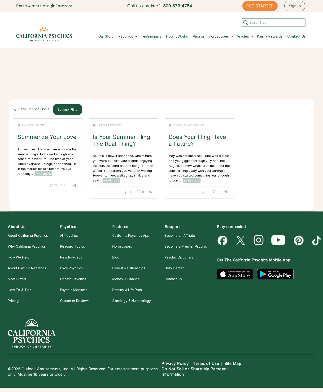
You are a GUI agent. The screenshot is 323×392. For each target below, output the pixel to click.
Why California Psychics (27, 246)
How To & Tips (19, 290)
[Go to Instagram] (258, 240)
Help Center (174, 268)
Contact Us (296, 36)
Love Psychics (71, 268)
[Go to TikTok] (315, 240)
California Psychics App (130, 235)
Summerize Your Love (46, 137)
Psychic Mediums (73, 290)
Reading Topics (72, 246)
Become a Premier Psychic (186, 246)
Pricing (198, 36)
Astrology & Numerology (131, 301)
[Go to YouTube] (278, 240)
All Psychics (69, 235)
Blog (115, 257)
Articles (243, 36)
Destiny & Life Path (127, 290)
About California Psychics (28, 235)
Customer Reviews (74, 301)
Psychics (125, 36)
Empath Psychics (73, 279)
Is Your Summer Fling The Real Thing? (121, 140)
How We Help (19, 257)
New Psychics (71, 257)
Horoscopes (219, 36)
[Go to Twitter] (241, 240)
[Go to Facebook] (223, 240)
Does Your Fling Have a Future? (197, 140)
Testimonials (151, 36)
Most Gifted (17, 279)
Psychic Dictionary (179, 257)
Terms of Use (206, 363)
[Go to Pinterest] (297, 240)
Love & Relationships (188, 125)
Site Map (232, 363)
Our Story (105, 36)
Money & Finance (126, 279)
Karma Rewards (270, 36)
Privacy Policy (175, 363)
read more (43, 174)
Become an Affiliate (180, 235)
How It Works (177, 36)
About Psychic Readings (27, 268)
